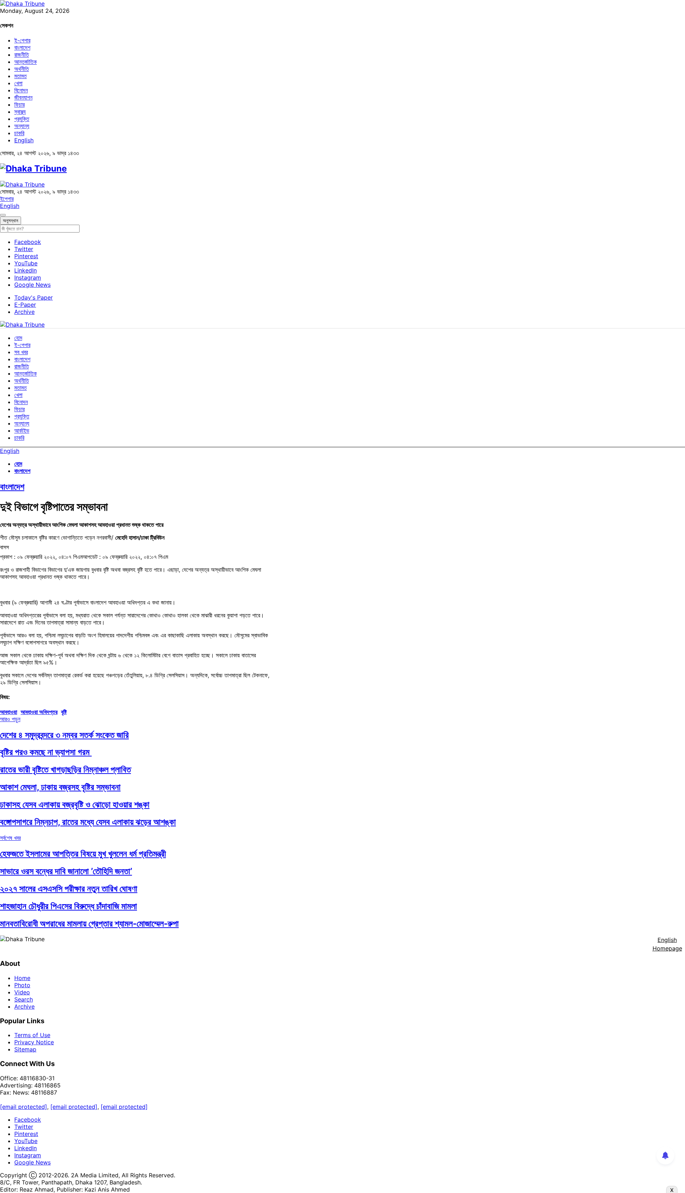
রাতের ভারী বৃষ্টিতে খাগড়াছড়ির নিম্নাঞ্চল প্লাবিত (65, 769)
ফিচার (19, 104)
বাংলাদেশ (22, 47)
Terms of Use (32, 1035)
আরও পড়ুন (10, 719)
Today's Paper (33, 297)
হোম (18, 337)
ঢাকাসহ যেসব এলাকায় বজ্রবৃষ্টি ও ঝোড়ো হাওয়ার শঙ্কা (74, 804)
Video (22, 992)
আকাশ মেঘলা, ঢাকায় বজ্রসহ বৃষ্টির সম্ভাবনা (60, 787)
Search (23, 999)
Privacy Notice (34, 1042)
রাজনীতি (21, 54)
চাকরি (19, 133)
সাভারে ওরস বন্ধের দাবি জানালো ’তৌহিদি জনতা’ (66, 871)
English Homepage (667, 944)
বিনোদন (21, 90)
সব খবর (21, 352)
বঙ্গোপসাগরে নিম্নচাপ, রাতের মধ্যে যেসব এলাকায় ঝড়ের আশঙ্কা (88, 822)
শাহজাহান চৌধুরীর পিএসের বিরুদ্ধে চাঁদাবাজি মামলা (68, 906)
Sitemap (25, 1049)
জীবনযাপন (23, 97)
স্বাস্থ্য (20, 111)
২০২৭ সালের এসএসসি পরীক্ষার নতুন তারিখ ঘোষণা (68, 888)
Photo (22, 985)
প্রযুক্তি (21, 118)
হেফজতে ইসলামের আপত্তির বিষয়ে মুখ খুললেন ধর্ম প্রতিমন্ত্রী (83, 853)
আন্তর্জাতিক (25, 61)
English (24, 140)
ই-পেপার (22, 40)
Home (22, 978)
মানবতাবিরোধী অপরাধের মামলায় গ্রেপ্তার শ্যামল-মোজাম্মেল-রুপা (89, 923)
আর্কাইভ (21, 430)
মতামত (20, 76)
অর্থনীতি (21, 68)
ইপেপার (7, 198)
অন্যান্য (21, 125)
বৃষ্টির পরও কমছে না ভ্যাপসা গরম (46, 752)
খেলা (18, 83)
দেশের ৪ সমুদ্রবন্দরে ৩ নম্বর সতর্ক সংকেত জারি (64, 735)
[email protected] (23, 1106)
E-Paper (25, 304)
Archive (24, 311)
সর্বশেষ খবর (10, 837)
